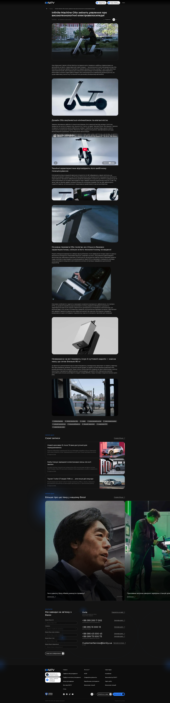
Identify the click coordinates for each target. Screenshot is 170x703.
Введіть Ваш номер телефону (52, 632)
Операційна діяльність (90, 677)
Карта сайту (108, 681)
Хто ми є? (87, 669)
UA (114, 19)
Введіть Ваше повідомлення (52, 644)
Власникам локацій (110, 685)
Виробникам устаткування (91, 681)
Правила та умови (120, 700)
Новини (51, 8)
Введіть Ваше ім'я (49, 620)
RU (116, 19)
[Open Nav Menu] (123, 2)
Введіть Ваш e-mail (49, 638)
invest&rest (108, 673)
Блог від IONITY (67, 685)
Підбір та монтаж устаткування (72, 677)
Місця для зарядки (68, 681)
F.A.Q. (64, 689)
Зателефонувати (118, 620)
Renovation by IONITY (111, 677)
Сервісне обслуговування (70, 673)
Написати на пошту (118, 643)
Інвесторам (108, 669)
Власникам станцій (89, 685)
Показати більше (118, 438)
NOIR (85, 673)
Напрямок (47, 626)
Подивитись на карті (117, 612)
